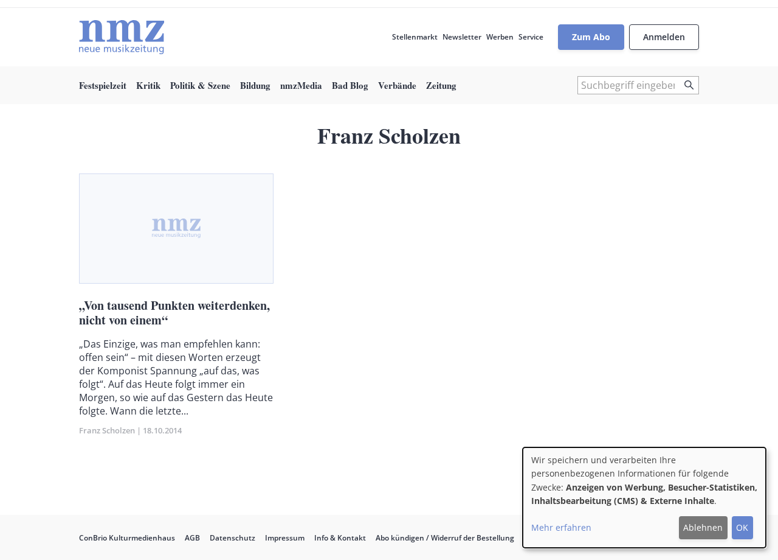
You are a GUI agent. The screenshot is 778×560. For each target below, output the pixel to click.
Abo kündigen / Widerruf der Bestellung (445, 538)
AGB (192, 538)
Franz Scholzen (107, 430)
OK (742, 527)
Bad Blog (350, 85)
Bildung (255, 85)
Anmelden (664, 37)
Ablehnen (703, 527)
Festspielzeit (102, 85)
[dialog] (644, 497)
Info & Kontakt (340, 538)
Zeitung (441, 85)
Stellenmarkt (415, 37)
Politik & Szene (200, 85)
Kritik (148, 85)
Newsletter (461, 37)
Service (530, 37)
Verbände (397, 85)
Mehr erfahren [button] (561, 527)
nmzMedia (301, 85)
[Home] (121, 37)
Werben (500, 37)
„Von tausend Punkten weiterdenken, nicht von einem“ (174, 312)
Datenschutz (232, 538)
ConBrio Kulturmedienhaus (127, 538)
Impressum (285, 538)
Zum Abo (591, 37)
